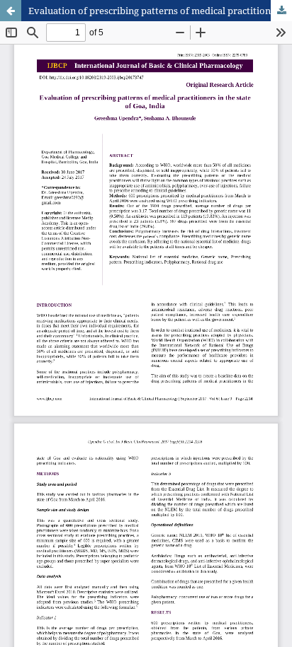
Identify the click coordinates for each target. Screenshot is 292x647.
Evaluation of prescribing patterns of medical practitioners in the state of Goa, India (160, 10)
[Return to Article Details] (10, 10)
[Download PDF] (281, 10)
